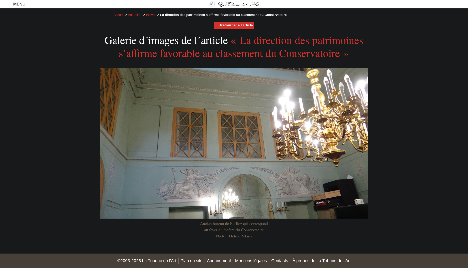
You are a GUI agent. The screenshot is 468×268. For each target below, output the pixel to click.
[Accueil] (234, 4)
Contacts (279, 260)
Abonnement (219, 260)
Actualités (135, 15)
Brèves (151, 15)
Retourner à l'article (236, 25)
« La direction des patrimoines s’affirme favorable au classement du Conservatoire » (241, 46)
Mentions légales (251, 260)
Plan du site (192, 260)
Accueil (119, 15)
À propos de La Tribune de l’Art (321, 260)
